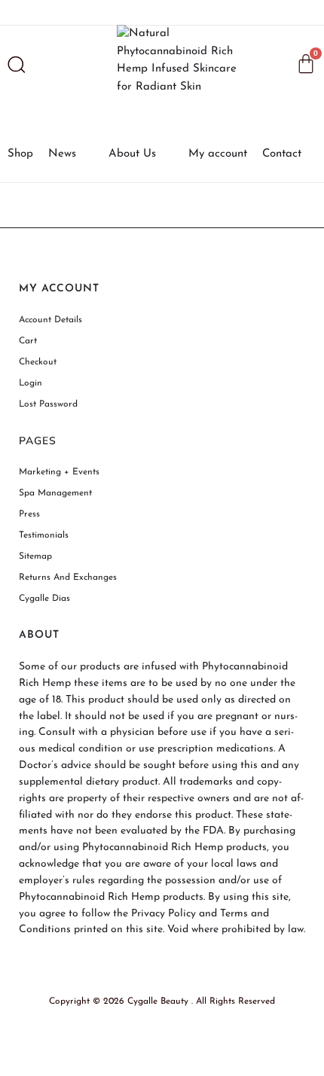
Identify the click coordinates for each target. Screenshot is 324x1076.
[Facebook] (134, 13)
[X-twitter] (162, 13)
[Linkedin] (218, 13)
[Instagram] (106, 13)
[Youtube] (190, 13)
